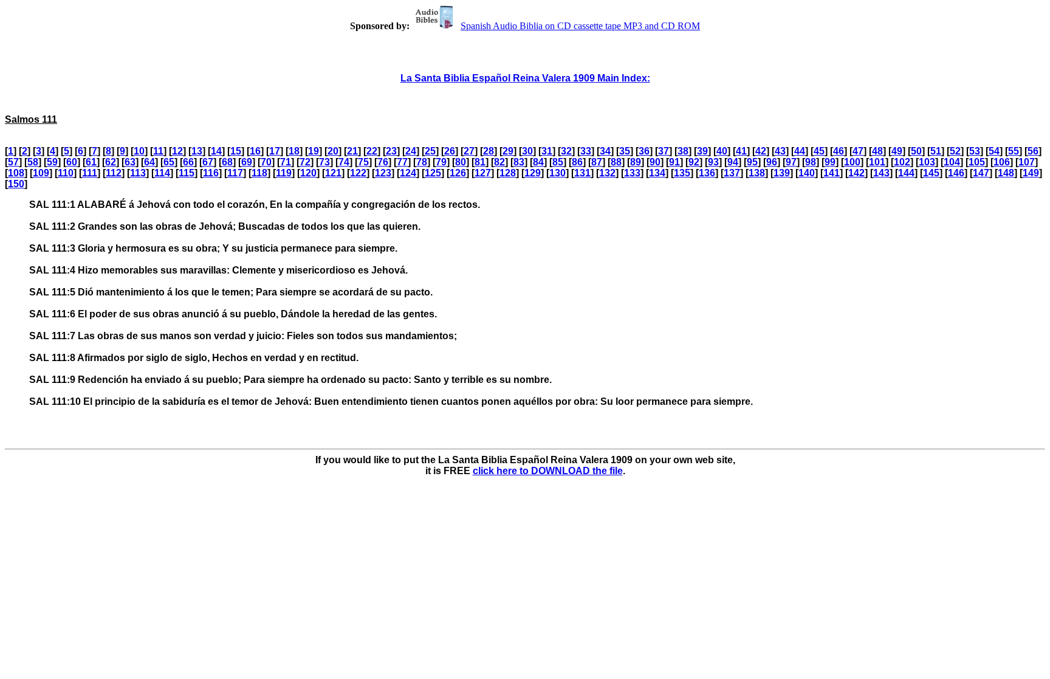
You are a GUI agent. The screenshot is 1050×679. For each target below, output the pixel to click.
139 (782, 173)
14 (216, 151)
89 (635, 162)
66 (188, 162)
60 (71, 162)
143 (881, 173)
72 (305, 162)
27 (469, 151)
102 (902, 162)
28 (488, 151)
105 (977, 162)
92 (693, 162)
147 (981, 173)
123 (383, 173)
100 (852, 162)
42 (760, 151)
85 (557, 162)
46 (838, 151)
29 (508, 151)
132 (607, 173)
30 (527, 151)
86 (577, 162)
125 (433, 173)
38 (683, 151)
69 (246, 162)
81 (480, 162)
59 (52, 162)
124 (408, 173)
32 (566, 151)
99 (830, 162)
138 (757, 173)
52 (955, 151)
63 (130, 162)
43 (780, 151)
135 (682, 173)
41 (741, 151)
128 (507, 173)
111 (89, 173)
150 (16, 184)
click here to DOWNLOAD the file (548, 471)
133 (632, 173)
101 (877, 162)
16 (255, 151)
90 (655, 162)
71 (285, 162)
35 (624, 151)
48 (877, 151)
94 (732, 162)
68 (227, 162)
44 (799, 151)
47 (858, 151)
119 (284, 173)
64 (149, 162)
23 (391, 151)
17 (274, 151)
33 (585, 151)
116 (211, 173)
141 (831, 173)
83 (518, 162)
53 (974, 151)
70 (266, 162)
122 (358, 173)
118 (259, 173)
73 (324, 162)
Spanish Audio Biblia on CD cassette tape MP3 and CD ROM (580, 26)
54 (994, 151)
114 (162, 173)
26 (449, 151)
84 (538, 162)
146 (956, 173)
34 (605, 151)
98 (810, 162)
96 (771, 162)
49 (896, 151)
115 (186, 173)
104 (952, 162)
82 (499, 162)
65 (168, 162)
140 (806, 173)
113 (138, 173)
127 (483, 173)
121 (333, 173)
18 (294, 151)
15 (235, 151)
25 (430, 151)
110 (66, 173)
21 (352, 151)
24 (410, 151)
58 (32, 162)
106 (1001, 162)
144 (906, 173)
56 (1033, 151)
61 (91, 162)
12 (177, 151)
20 (333, 151)
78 (421, 162)
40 (721, 151)
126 (458, 173)
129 (532, 173)
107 (1026, 162)
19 (313, 151)
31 (546, 151)
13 (196, 151)
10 (139, 151)
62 (110, 162)
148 (1006, 173)
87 (596, 162)
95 (752, 162)
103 (927, 162)
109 (41, 173)
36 (644, 151)
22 (371, 151)
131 (582, 173)
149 (1031, 173)
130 (557, 173)
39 (702, 151)
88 (616, 162)
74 (343, 162)
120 (308, 173)
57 (13, 162)
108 (16, 173)
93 (713, 162)
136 (707, 173)
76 (382, 162)
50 (916, 151)
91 (674, 162)
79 (441, 162)
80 (460, 162)
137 (732, 173)
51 (935, 151)
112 (114, 173)
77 (402, 162)
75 (363, 162)
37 (663, 151)
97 (791, 162)
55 (1013, 151)
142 (856, 173)
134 (657, 173)
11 (158, 151)
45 (819, 151)
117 (235, 173)
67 (207, 162)
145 (931, 173)
